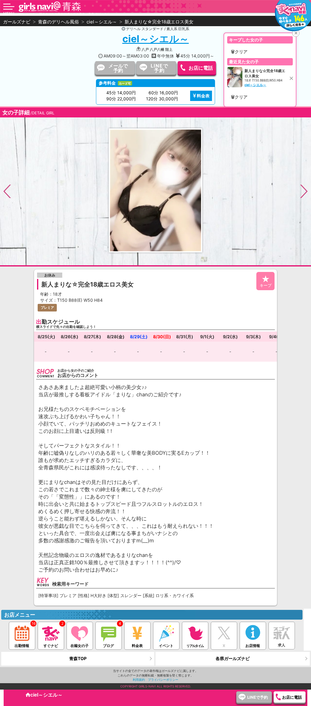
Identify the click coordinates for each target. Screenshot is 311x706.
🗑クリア (239, 51)
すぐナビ (50, 645)
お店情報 (252, 645)
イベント (166, 645)
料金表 (203, 95)
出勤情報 (22, 645)
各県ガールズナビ (233, 658)
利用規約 (139, 679)
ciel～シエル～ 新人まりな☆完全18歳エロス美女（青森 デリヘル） (64, 14)
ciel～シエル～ (155, 39)
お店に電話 (201, 68)
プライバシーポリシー (163, 679)
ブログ (108, 645)
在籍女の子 (79, 645)
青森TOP (78, 658)
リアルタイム (194, 646)
